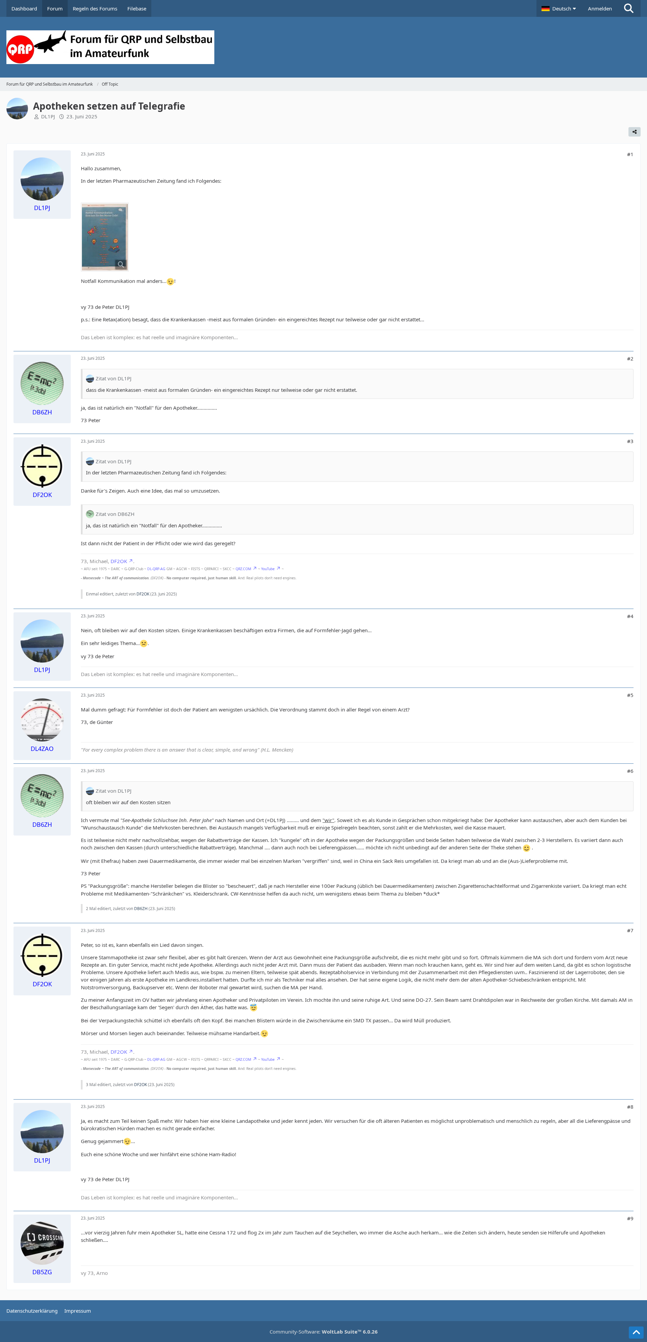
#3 (630, 441)
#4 (630, 616)
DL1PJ (48, 116)
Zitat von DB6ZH (115, 513)
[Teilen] (634, 132)
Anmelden (600, 8)
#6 (630, 770)
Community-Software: (324, 1331)
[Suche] (629, 8)
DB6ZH (141, 908)
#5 (630, 695)
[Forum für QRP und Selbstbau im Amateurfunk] (323, 47)
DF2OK (119, 561)
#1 (630, 154)
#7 (630, 930)
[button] (559, 8)
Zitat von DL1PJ (113, 378)
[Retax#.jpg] (105, 237)
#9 (630, 1218)
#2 (630, 358)
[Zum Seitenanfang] (636, 1332)
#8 (630, 1106)
